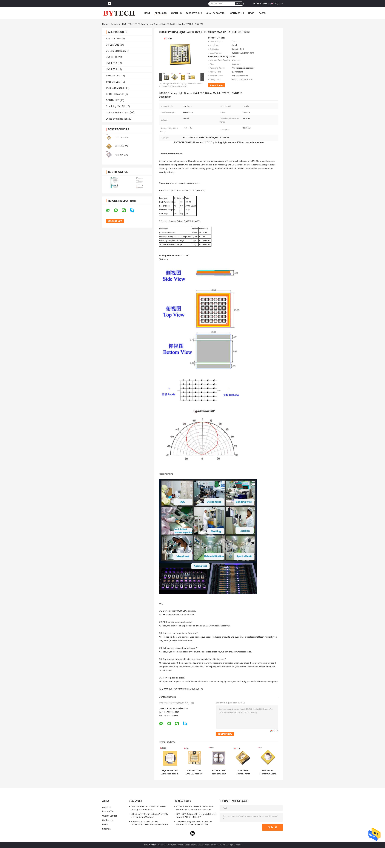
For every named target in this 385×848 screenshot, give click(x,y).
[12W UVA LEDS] (109, 154)
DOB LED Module (115, 87)
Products (160, 13)
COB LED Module (115, 94)
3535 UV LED (113, 75)
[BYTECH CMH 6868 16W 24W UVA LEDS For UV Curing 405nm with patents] (218, 757)
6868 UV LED (113, 81)
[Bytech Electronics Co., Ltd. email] (110, 210)
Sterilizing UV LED (115, 106)
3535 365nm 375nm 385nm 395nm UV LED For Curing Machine (149, 815)
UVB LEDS (111, 63)
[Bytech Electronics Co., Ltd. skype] (134, 210)
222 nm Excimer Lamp (117, 112)
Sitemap (106, 829)
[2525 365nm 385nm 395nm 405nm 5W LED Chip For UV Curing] (243, 757)
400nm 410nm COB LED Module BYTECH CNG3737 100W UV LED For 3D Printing (194, 772)
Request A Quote (260, 3)
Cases (262, 13)
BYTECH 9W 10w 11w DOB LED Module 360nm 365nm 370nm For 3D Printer (194, 808)
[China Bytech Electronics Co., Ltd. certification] (114, 182)
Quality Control (216, 13)
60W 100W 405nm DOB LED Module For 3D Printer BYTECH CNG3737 (196, 815)
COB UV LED (112, 100)
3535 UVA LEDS (121, 146)
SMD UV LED (113, 38)
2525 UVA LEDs (121, 137)
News (251, 13)
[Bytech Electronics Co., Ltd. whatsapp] (118, 210)
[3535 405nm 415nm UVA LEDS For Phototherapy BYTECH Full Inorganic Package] (267, 757)
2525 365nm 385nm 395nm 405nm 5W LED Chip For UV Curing (243, 772)
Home (147, 13)
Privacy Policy (150, 845)
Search (239, 4)
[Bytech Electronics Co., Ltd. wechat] (125, 210)
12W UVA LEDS (121, 155)
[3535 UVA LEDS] (109, 146)
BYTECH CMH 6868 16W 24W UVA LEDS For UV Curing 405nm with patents (218, 772)
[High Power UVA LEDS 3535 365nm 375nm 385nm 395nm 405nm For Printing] (169, 757)
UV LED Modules (115, 50)
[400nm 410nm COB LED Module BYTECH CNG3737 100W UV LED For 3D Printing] (194, 757)
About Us (176, 13)
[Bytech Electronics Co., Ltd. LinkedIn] (109, 4)
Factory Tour (194, 13)
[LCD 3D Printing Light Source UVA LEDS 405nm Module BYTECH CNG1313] (180, 54)
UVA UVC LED (197, 689)
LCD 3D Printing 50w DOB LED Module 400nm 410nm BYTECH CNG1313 (194, 823)
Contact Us (237, 13)
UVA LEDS (127, 24)
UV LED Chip (112, 44)
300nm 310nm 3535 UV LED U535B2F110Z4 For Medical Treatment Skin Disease (150, 823)
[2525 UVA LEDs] (109, 137)
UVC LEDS (111, 69)
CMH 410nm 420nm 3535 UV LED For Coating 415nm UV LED (148, 808)
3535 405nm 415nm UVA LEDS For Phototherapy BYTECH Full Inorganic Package (268, 772)
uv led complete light (117, 118)
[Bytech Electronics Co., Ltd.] (118, 13)
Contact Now (216, 85)
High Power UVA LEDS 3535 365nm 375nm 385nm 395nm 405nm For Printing (169, 772)
